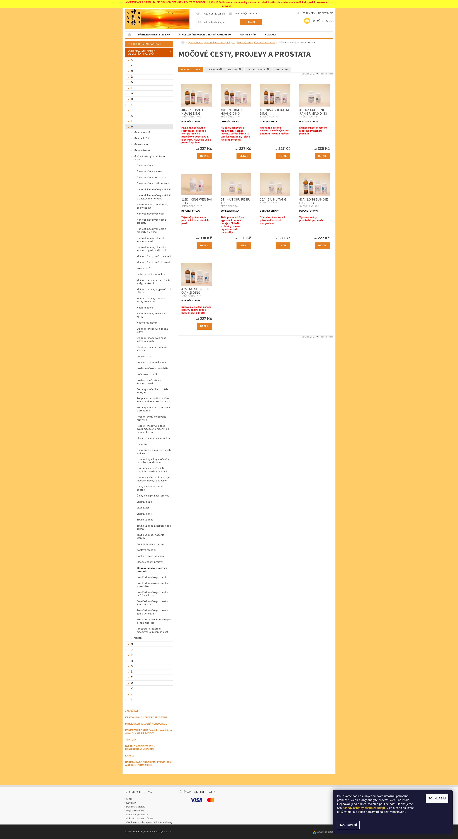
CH (133, 99)
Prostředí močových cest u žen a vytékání (152, 612)
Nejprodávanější (258, 69)
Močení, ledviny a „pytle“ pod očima (154, 291)
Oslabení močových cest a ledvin (152, 330)
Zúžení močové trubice (150, 544)
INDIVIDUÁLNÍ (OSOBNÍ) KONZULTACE (146, 724)
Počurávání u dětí (147, 374)
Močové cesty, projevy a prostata (152, 569)
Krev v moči (144, 268)
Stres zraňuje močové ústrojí (154, 438)
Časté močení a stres (149, 171)
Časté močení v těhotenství (153, 183)
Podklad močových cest (151, 555)
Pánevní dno (144, 356)
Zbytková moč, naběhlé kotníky (150, 536)
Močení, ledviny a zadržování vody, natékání (154, 282)
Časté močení (145, 165)
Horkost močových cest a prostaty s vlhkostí (151, 230)
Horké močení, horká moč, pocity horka (152, 206)
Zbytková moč (145, 519)
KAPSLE (129, 755)
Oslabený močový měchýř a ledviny (153, 349)
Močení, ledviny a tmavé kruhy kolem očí (151, 300)
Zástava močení (146, 549)
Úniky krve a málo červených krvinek (154, 452)
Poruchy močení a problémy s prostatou (153, 409)
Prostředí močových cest (151, 577)
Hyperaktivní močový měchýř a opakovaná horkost (154, 197)
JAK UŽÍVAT (131, 711)
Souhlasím (437, 798)
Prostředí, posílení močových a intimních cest (154, 621)
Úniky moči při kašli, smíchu (153, 495)
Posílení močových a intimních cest (149, 382)
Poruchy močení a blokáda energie (152, 391)
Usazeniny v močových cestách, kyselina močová (152, 470)
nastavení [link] (398, 811)
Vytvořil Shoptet (325, 832)
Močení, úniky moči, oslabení (154, 256)
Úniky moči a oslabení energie (150, 488)
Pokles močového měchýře (153, 368)
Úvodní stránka (129, 35)
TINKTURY (131, 740)
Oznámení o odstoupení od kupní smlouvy (149, 822)
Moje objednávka (135, 810)
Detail (204, 156)
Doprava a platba (135, 806)
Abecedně (281, 69)
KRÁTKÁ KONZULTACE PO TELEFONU (146, 717)
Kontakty (271, 34)
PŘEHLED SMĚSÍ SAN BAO (154, 34)
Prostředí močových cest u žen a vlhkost (152, 603)
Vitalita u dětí (144, 513)
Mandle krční (141, 138)
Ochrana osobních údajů (139, 818)
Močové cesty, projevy (150, 561)
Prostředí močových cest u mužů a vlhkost (152, 594)
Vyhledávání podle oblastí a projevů (205, 34)
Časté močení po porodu (151, 177)
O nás (129, 798)
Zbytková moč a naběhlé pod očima (154, 527)
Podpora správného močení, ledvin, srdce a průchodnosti (153, 400)
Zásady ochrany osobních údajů (364, 807)
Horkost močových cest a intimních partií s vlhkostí (151, 249)
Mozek (138, 637)
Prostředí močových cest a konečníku (152, 585)
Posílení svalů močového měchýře (151, 418)
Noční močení (145, 307)
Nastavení (348, 824)
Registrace (325, 13)
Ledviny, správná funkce (151, 274)
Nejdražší (234, 69)
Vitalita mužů (144, 501)
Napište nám (248, 34)
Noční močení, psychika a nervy (152, 315)
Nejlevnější (214, 69)
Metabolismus (142, 150)
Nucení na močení (147, 322)
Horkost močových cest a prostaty (151, 221)
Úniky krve (143, 444)
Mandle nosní (142, 132)
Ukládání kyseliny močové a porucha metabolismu (153, 461)
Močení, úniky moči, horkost (153, 262)
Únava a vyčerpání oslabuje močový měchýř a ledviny (153, 479)
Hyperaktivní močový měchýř (154, 189)
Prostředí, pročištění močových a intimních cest (152, 630)
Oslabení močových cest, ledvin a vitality (151, 339)
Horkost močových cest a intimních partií (151, 240)
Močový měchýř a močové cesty (149, 158)
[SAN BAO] (133, 19)
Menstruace (141, 144)
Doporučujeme (190, 69)
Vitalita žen (143, 507)
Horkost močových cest (150, 213)
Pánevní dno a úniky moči (152, 362)
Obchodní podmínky (137, 814)
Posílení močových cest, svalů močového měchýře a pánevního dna (153, 428)
